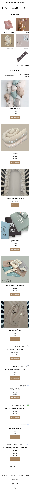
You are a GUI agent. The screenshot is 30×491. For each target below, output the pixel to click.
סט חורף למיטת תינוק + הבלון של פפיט (15, 449)
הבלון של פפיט (15, 109)
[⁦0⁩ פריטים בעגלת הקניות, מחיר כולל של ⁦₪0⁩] (6, 8)
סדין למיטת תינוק (15, 428)
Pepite (15, 8)
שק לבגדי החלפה (15, 330)
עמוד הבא (12, 466)
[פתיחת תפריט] (28, 8)
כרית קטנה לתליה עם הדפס (15, 369)
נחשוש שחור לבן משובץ (15, 198)
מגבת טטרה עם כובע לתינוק (15, 408)
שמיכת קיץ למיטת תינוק (15, 285)
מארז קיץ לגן (15, 389)
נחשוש (15, 153)
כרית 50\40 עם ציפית (15, 349)
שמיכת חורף (15, 241)
